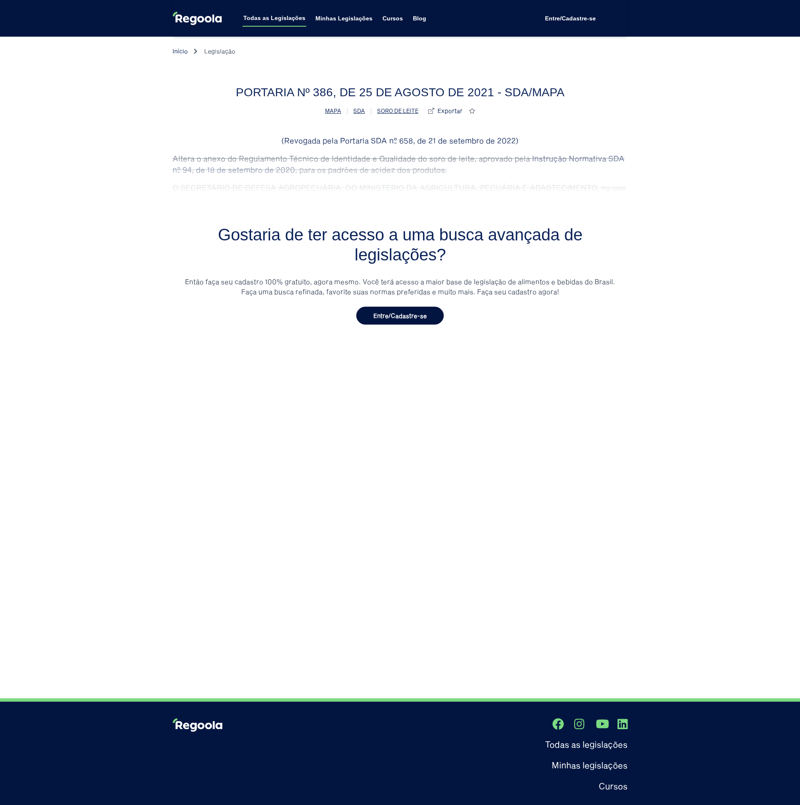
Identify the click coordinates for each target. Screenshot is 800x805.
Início (180, 51)
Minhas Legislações (343, 18)
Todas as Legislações (274, 18)
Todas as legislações (586, 744)
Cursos (392, 18)
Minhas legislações (590, 765)
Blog (419, 18)
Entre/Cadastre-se (570, 18)
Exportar (450, 110)
